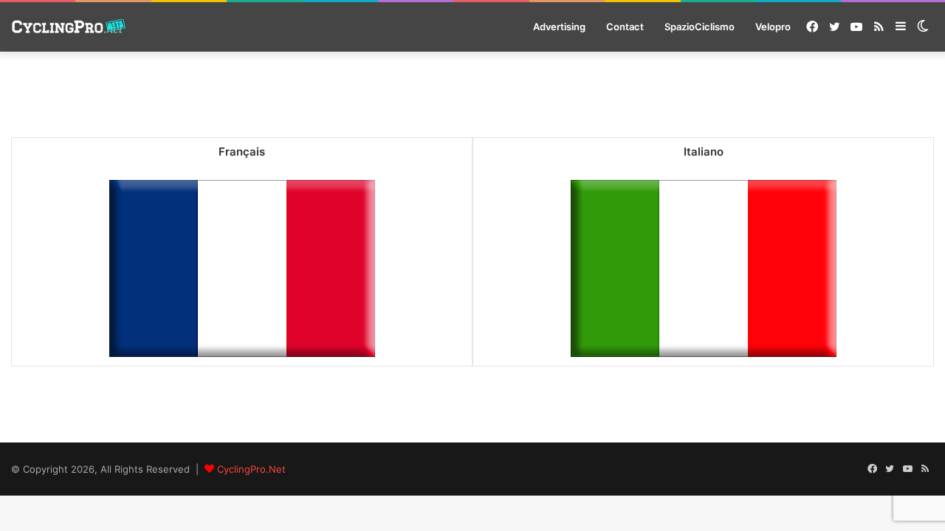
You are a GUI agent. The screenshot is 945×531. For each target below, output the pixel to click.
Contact (625, 26)
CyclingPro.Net (251, 469)
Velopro (773, 26)
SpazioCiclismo (699, 26)
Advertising (559, 26)
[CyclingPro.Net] (68, 27)
